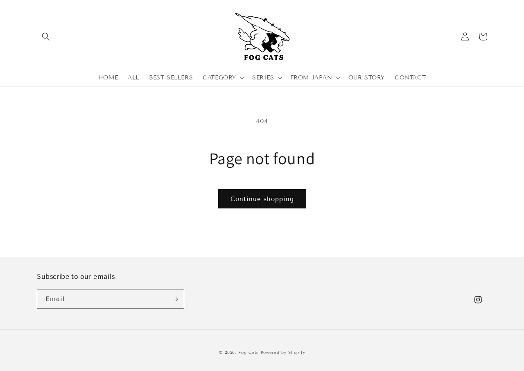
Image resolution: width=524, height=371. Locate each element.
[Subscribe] (175, 299)
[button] (46, 36)
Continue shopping (262, 199)
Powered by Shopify (283, 352)
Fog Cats (248, 352)
